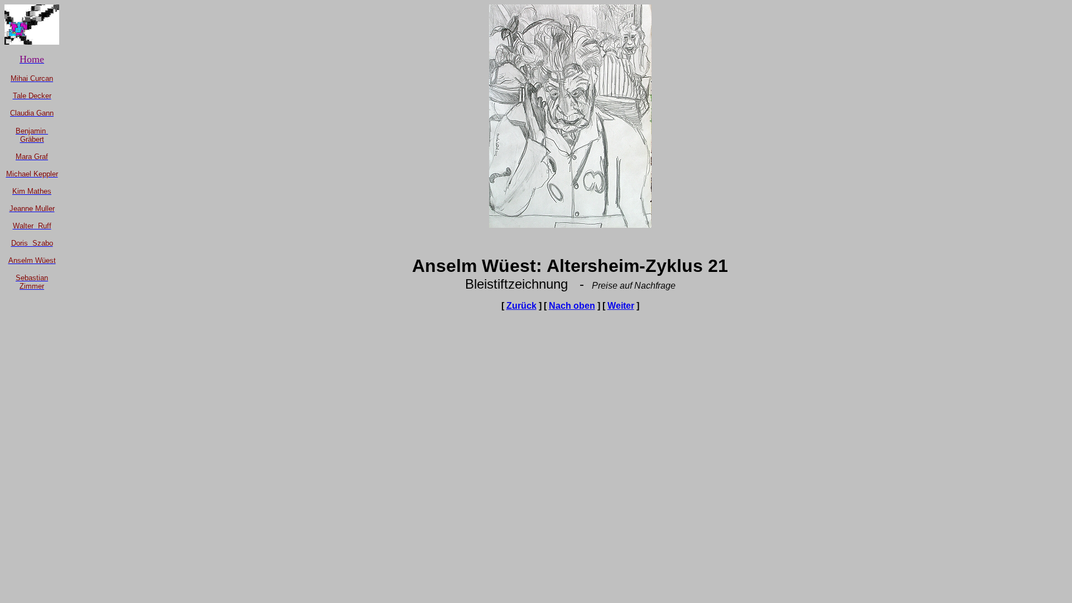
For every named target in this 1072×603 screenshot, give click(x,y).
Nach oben (572, 305)
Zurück (521, 305)
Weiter (620, 305)
